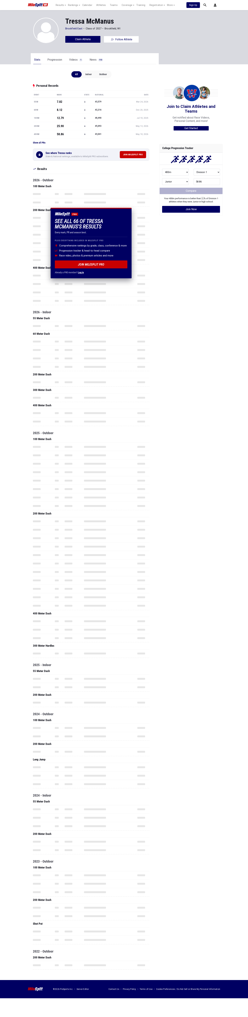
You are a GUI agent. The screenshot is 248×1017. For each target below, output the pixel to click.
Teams (114, 5)
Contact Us (113, 989)
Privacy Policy (129, 989)
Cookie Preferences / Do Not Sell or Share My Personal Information (188, 989)
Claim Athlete (83, 39)
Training (140, 5)
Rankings (73, 5)
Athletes (101, 5)
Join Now (191, 209)
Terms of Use (146, 989)
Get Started (191, 128)
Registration (156, 5)
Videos (75, 59)
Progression (54, 59)
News (96, 59)
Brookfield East (73, 28)
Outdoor (103, 74)
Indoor (88, 74)
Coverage (127, 5)
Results (60, 5)
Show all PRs (39, 142)
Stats (37, 59)
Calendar (87, 5)
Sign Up (193, 5)
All (76, 74)
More (170, 5)
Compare (191, 190)
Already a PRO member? (69, 272)
